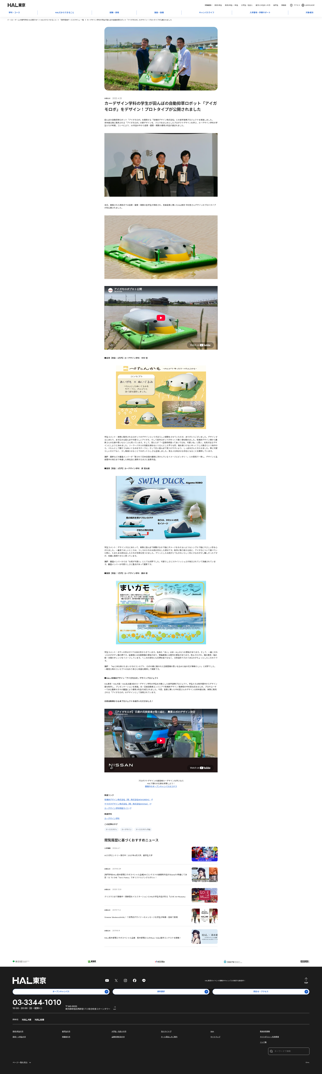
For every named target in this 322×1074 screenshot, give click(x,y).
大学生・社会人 (247, 5)
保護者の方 (66, 1037)
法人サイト (165, 1031)
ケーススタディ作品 (143, 829)
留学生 (275, 5)
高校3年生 (218, 5)
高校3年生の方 (18, 1031)
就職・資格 (114, 12)
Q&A (212, 1031)
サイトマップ (215, 1037)
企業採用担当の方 (118, 1037)
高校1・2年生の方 (19, 1037)
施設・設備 (159, 12)
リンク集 (263, 1042)
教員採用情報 (265, 1031)
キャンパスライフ (206, 12)
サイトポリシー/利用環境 (269, 1037)
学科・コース (14, 12)
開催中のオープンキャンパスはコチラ (161, 786)
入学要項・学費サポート (260, 12)
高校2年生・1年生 (231, 5)
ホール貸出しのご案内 (169, 1037)
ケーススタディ (111, 829)
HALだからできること (64, 12)
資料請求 (161, 991)
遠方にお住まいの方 (263, 5)
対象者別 (309, 12)
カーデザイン (126, 829)
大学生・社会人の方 (119, 1031)
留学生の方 (66, 1031)
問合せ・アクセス (260, 991)
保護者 (283, 5)
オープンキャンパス (61, 991)
